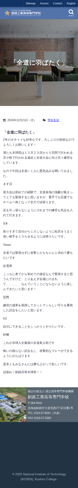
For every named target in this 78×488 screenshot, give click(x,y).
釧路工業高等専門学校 (23, 13)
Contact (57, 3)
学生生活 (53, 120)
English (71, 3)
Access (44, 3)
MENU (71, 16)
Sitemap (31, 3)
